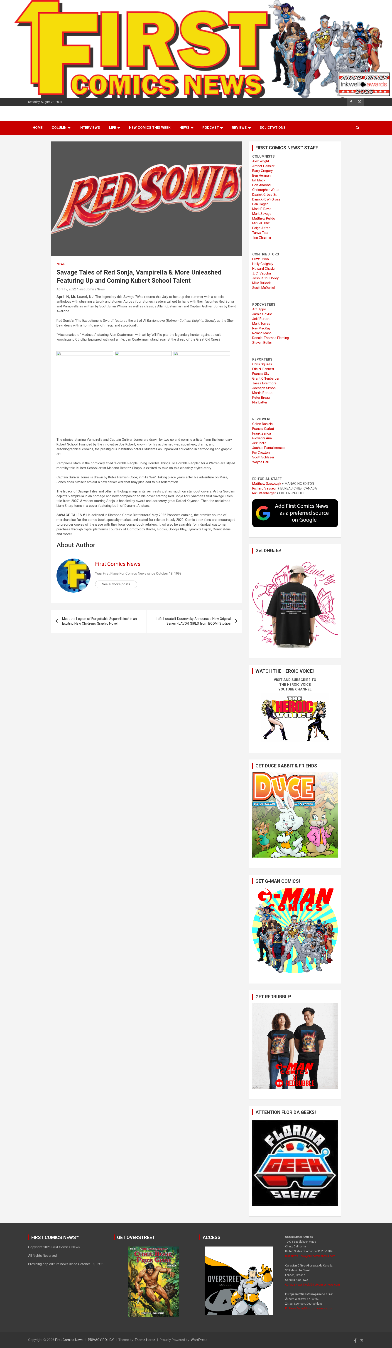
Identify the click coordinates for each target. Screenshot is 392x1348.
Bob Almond (261, 185)
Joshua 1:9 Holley (265, 278)
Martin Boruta (262, 393)
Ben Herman (261, 175)
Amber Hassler (263, 166)
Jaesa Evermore (264, 383)
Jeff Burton (261, 319)
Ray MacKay (261, 328)
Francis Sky (260, 374)
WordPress (199, 1340)
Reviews (239, 128)
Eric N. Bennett (263, 369)
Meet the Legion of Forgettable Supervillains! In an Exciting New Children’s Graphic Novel (99, 621)
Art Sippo (259, 309)
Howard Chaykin (264, 269)
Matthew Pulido (263, 218)
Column (59, 128)
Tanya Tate (260, 233)
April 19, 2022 (66, 289)
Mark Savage (261, 214)
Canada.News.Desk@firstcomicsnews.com (312, 1284)
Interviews (89, 128)
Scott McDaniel (263, 288)
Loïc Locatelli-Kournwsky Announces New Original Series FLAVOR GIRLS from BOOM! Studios (193, 621)
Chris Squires (262, 364)
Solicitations (273, 128)
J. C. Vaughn (261, 273)
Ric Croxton (261, 452)
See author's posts (116, 584)
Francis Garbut (263, 429)
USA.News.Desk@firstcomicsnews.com (310, 1256)
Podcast (210, 128)
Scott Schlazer (263, 457)
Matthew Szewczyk (266, 484)
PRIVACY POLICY (101, 1340)
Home (38, 128)
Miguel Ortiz (261, 223)
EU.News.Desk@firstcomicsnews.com (309, 1308)
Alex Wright (260, 161)
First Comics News (92, 289)
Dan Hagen (260, 204)
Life (112, 128)
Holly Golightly (262, 264)
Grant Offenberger (265, 378)
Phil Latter (259, 402)
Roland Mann (262, 333)
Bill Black (258, 180)
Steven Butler (262, 343)
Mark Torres (261, 324)
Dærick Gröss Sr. (264, 195)
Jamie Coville (262, 314)
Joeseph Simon (264, 388)
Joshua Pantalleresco (268, 448)
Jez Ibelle (259, 443)
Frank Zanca (261, 433)
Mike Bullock (261, 283)
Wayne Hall (260, 462)
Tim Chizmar (261, 237)
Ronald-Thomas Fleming (270, 338)
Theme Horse (145, 1340)
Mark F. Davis (261, 209)
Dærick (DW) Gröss (266, 199)
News (184, 128)
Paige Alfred (261, 228)
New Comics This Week (149, 128)
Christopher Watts (265, 190)
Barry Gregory (262, 171)
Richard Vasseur (264, 488)
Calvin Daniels (262, 424)
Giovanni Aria (262, 438)
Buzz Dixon (260, 259)
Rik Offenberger (264, 493)
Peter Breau (261, 398)
